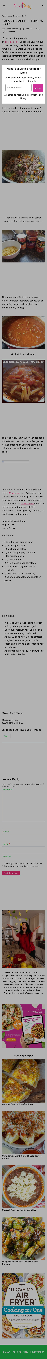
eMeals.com (11, 42)
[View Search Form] (43, 6)
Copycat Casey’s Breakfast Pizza (17, 1104)
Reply (6, 736)
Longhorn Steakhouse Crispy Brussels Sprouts (20, 1262)
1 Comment (10, 31)
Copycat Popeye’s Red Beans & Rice (19, 1210)
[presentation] (23, 1081)
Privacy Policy (37, 1351)
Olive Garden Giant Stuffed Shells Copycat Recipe (22, 1157)
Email (6, 844)
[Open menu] (4, 5)
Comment (8, 789)
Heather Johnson (11, 29)
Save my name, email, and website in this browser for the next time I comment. (23, 864)
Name (7, 831)
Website (7, 856)
